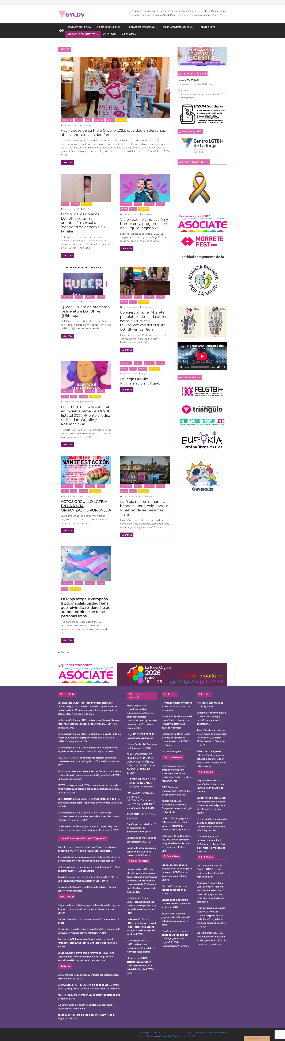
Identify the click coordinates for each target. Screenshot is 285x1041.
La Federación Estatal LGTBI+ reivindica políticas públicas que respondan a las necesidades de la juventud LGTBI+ (141, 906)
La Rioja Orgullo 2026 (107, 27)
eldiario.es (207, 772)
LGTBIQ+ (110, 120)
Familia (79, 120)
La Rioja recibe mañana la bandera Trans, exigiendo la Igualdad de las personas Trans (144, 507)
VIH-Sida (83, 396)
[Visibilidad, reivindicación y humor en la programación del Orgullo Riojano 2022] (145, 188)
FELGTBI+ (68, 694)
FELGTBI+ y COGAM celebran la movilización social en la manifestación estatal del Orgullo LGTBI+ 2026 (140, 965)
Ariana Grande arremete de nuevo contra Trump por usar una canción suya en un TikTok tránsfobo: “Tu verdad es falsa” (212, 738)
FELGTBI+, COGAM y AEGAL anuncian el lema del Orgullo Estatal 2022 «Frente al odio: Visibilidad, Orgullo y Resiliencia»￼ (86, 415)
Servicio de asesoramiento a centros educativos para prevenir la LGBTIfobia (141, 852)
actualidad (67, 120)
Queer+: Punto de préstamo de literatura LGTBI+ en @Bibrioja (85, 311)
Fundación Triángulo (136, 695)
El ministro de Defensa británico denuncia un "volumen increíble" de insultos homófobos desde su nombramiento (177, 773)
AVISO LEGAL (109, 34)
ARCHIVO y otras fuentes (81, 34)
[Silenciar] (218, 367)
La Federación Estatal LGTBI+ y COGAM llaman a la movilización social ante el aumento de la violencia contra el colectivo (88, 816)
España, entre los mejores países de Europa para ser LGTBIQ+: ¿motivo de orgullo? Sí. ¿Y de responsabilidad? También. (175, 938)
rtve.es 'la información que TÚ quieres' (83, 838)
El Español (207, 857)
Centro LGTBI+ (209, 27)
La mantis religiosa (171, 751)
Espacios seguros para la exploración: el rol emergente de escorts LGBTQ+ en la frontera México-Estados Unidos (177, 872)
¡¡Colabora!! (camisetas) (141, 27)
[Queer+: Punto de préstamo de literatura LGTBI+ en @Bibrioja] (86, 281)
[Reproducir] (181, 367)
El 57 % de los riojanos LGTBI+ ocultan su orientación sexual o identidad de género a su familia (83, 222)
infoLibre (171, 694)
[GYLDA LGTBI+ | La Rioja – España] (61, 30)
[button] (121, 27)
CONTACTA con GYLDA (79, 27)
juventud (99, 120)
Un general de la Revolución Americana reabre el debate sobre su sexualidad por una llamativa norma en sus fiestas (211, 805)
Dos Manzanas (139, 860)
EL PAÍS (205, 694)
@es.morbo (66, 896)
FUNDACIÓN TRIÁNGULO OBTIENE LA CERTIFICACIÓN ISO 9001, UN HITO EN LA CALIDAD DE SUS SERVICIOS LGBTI (141, 800)
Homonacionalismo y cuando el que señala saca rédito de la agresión (177, 706)
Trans (133, 209)
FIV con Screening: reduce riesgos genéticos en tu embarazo (175, 890)
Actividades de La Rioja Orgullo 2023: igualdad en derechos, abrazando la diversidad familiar (113, 132)
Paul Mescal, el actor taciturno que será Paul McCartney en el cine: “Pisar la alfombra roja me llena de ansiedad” (211, 844)
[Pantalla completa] (223, 367)
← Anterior (63, 652)
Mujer (124, 209)
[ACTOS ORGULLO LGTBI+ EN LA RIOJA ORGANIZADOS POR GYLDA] (86, 470)
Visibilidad (121, 120)
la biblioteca (128, 34)
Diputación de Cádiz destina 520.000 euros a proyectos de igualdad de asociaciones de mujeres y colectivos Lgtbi (176, 843)
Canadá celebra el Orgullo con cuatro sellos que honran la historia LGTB (176, 903)
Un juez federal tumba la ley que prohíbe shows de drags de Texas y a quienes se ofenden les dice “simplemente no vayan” (89, 909)
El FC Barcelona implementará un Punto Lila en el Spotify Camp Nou (176, 791)
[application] (202, 356)
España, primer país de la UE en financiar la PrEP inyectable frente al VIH (141, 828)
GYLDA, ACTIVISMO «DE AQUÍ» (178, 27)
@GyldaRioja (87, 125)
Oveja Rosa (172, 856)
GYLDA (88, 120)
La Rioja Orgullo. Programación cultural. (140, 381)
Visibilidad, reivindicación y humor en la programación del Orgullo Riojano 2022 (144, 223)
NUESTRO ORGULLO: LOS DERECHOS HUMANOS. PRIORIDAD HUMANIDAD (141, 783)
